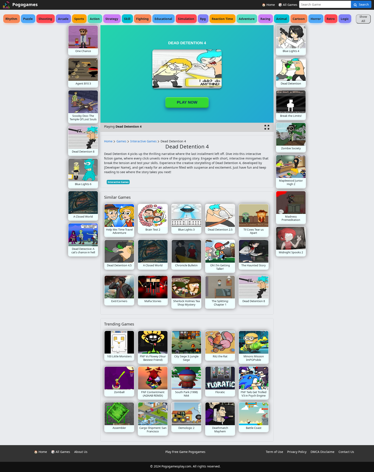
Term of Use (274, 452)
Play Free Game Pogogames (185, 452)
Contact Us (346, 452)
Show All (363, 19)
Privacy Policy (296, 452)
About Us (80, 452)
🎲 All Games (287, 5)
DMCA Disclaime (322, 452)
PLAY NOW (187, 102)
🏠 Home (268, 5)
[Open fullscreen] (267, 127)
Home (108, 141)
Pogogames (25, 4)
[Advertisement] (33, 90)
